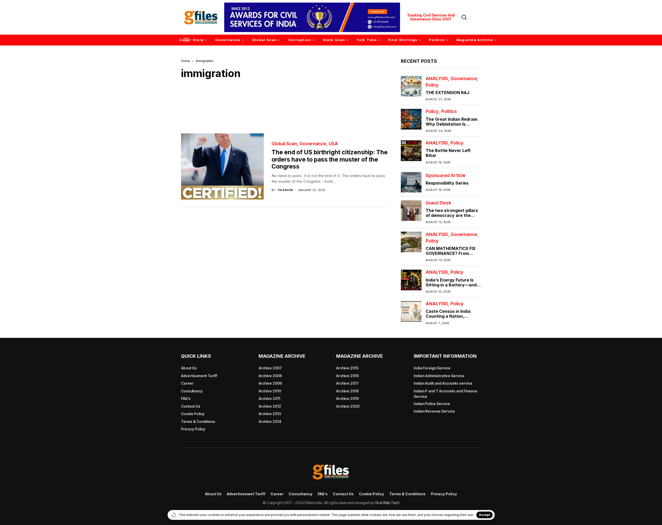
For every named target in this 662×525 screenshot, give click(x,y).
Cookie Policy (193, 414)
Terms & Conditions (198, 421)
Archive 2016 (347, 376)
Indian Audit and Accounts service (443, 383)
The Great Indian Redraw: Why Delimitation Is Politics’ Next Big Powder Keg (452, 126)
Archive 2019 (347, 398)
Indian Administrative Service (439, 376)
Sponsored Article (445, 175)
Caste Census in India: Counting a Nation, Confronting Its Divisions (451, 316)
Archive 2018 (347, 391)
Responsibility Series (447, 183)
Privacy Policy (193, 429)
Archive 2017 (347, 383)
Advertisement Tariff (199, 376)
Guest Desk (438, 203)
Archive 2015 (347, 368)
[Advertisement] (284, 102)
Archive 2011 (269, 398)
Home (185, 61)
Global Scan (284, 143)
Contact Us (190, 406)
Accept (484, 515)
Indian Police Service (432, 403)
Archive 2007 (270, 368)
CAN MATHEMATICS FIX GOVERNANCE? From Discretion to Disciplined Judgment (451, 256)
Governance (312, 143)
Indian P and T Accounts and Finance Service (445, 394)
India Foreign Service (432, 368)
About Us (189, 368)
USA (333, 143)
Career (187, 383)
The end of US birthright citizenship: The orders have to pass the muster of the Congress (330, 159)
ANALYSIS (437, 78)
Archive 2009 (270, 383)
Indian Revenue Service (434, 411)
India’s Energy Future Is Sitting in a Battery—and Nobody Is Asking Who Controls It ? (451, 287)
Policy (432, 85)
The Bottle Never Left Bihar (448, 153)
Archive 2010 (270, 391)
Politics (449, 111)
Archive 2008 (270, 376)
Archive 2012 (270, 406)
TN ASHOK (285, 190)
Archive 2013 (270, 414)
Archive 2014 (270, 421)
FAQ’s (186, 398)
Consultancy (192, 391)
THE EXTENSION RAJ (447, 92)
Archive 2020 (347, 406)
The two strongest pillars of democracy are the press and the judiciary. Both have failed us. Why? (453, 218)
